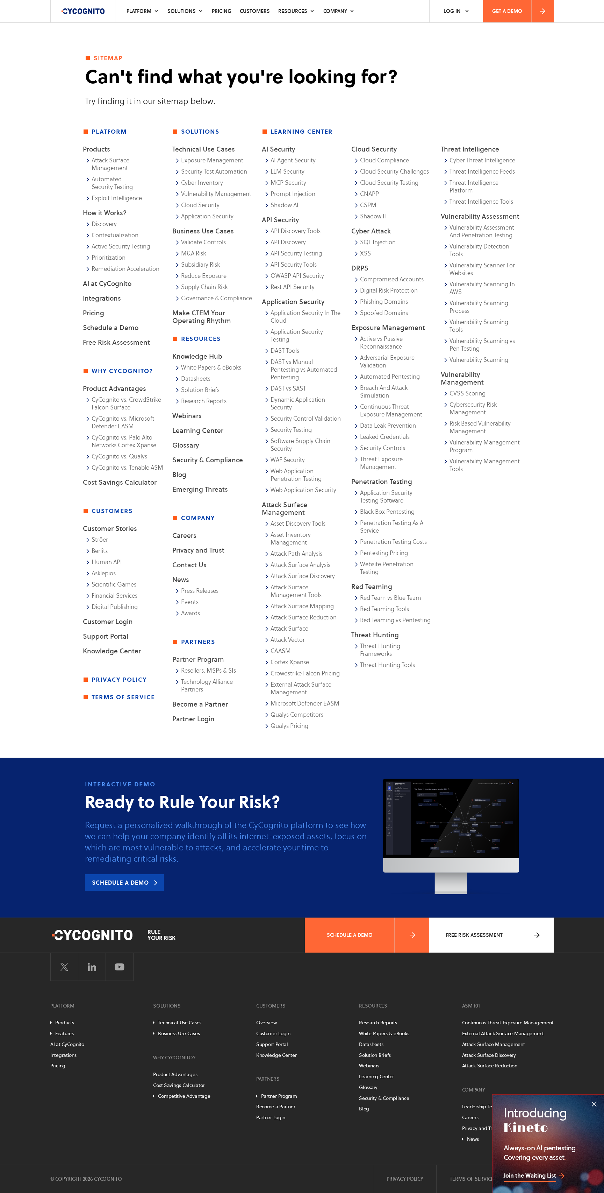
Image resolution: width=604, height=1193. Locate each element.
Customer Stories (110, 528)
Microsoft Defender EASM (305, 703)
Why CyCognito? (174, 1057)
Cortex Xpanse (290, 662)
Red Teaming (371, 586)
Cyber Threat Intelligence (482, 160)
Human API (107, 562)
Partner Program (198, 659)
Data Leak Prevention (388, 425)
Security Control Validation (306, 418)
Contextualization (115, 235)
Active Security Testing (121, 246)
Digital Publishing (115, 607)
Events (190, 602)
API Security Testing (296, 253)
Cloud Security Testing (389, 183)
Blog (179, 474)
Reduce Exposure (203, 276)
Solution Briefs (200, 390)
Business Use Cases (179, 1033)
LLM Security (287, 171)
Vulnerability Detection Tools (479, 250)
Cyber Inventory (202, 183)
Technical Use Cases (179, 1022)
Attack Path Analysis (296, 553)
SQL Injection (378, 242)
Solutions (181, 11)
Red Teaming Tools (384, 609)
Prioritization (108, 257)
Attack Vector (288, 640)
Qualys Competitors (297, 714)
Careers (184, 535)
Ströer (100, 539)
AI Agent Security (293, 160)
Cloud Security (200, 205)
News (180, 579)
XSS (365, 253)
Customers (255, 11)
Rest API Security (293, 287)
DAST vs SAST (288, 388)
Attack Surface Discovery (303, 576)
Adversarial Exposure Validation (387, 361)
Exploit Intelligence (117, 198)
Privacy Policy (119, 679)
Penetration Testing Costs (393, 542)
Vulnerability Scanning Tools (479, 326)
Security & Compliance (207, 460)
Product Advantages (114, 388)
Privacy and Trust (198, 550)
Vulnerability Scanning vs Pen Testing (482, 344)
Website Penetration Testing (387, 568)
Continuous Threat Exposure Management (391, 410)
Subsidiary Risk (200, 264)
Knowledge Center (112, 651)
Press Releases (199, 591)
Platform (139, 11)
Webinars (187, 416)
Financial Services (114, 595)
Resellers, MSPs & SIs (208, 670)
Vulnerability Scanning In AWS (482, 288)
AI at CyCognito (107, 283)
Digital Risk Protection (389, 290)
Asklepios (104, 573)
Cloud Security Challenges (394, 171)
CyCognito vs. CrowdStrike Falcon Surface (126, 403)
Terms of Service (123, 697)
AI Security (278, 149)
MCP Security (288, 183)
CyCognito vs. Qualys (119, 456)
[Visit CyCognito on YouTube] (120, 967)
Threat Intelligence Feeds (482, 171)
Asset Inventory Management (291, 538)
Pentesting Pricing (384, 553)
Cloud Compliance (384, 160)
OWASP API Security (297, 276)
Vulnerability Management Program (485, 446)
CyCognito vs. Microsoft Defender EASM (123, 422)
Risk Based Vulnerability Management (480, 427)
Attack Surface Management (110, 164)
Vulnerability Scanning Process (479, 307)
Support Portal (105, 636)
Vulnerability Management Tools (485, 465)
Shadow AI (285, 205)
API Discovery (288, 242)
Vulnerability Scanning (479, 360)
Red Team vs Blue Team (390, 598)
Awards (190, 613)
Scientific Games (114, 584)
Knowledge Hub (197, 356)
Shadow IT (373, 216)
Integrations (102, 298)
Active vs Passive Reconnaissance (381, 342)
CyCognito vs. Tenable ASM (127, 467)
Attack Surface (289, 628)
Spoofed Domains (384, 313)
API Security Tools (294, 264)
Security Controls (382, 448)
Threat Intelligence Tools (481, 201)
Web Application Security (303, 490)
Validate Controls (203, 242)
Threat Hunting (375, 635)
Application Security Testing (297, 335)
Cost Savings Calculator (120, 482)
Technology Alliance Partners (207, 685)
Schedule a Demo (110, 327)
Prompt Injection (293, 194)
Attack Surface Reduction (304, 617)
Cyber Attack (371, 231)
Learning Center (197, 430)
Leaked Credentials (385, 437)
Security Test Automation (214, 171)
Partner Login (193, 719)
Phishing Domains (384, 302)
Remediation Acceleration (125, 269)
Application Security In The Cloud (305, 316)
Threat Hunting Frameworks (380, 650)
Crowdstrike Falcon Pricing (305, 673)
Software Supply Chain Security (300, 444)
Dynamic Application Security (298, 403)
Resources (292, 11)
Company (335, 11)
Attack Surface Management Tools (296, 591)
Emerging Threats (200, 489)
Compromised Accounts (392, 279)
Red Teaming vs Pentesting (395, 620)
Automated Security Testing (112, 183)
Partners (268, 1078)
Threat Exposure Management (381, 463)
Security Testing (291, 430)
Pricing (221, 11)
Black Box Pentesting (387, 511)
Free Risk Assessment (116, 342)
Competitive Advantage (184, 1096)
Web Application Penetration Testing (296, 475)
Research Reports (203, 401)
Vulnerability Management (216, 194)
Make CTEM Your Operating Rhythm (201, 316)
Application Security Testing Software (386, 496)
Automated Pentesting (390, 376)
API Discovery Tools (296, 231)
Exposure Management (212, 160)
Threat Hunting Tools (387, 665)
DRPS (359, 268)
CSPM (368, 205)
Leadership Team (480, 1106)
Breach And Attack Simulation (384, 391)
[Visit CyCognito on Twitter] (64, 967)
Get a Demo (507, 11)
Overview (266, 1022)
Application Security (207, 216)
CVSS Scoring (468, 393)
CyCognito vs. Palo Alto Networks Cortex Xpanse (124, 441)
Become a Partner (200, 704)
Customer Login (108, 621)
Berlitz (100, 551)
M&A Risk (193, 253)
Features (64, 1033)
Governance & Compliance (216, 298)
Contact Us (189, 565)
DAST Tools (285, 351)
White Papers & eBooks (211, 367)
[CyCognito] (82, 11)
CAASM (281, 651)
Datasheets (195, 379)
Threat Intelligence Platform (474, 186)
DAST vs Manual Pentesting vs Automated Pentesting (304, 369)
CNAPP (369, 194)
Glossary (185, 445)
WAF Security (288, 460)
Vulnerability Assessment (480, 216)
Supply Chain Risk (204, 287)
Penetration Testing (381, 481)
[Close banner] (594, 1104)
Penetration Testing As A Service (391, 526)
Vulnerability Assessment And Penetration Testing (482, 231)
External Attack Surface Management (301, 688)
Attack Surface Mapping (302, 606)
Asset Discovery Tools (298, 523)
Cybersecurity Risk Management (473, 408)
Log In (452, 11)
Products (64, 1022)
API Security (280, 220)
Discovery (104, 224)
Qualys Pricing (289, 726)
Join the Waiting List (530, 1175)
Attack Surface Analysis (300, 565)
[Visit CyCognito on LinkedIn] (92, 967)
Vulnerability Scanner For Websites (482, 269)
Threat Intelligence (470, 149)
